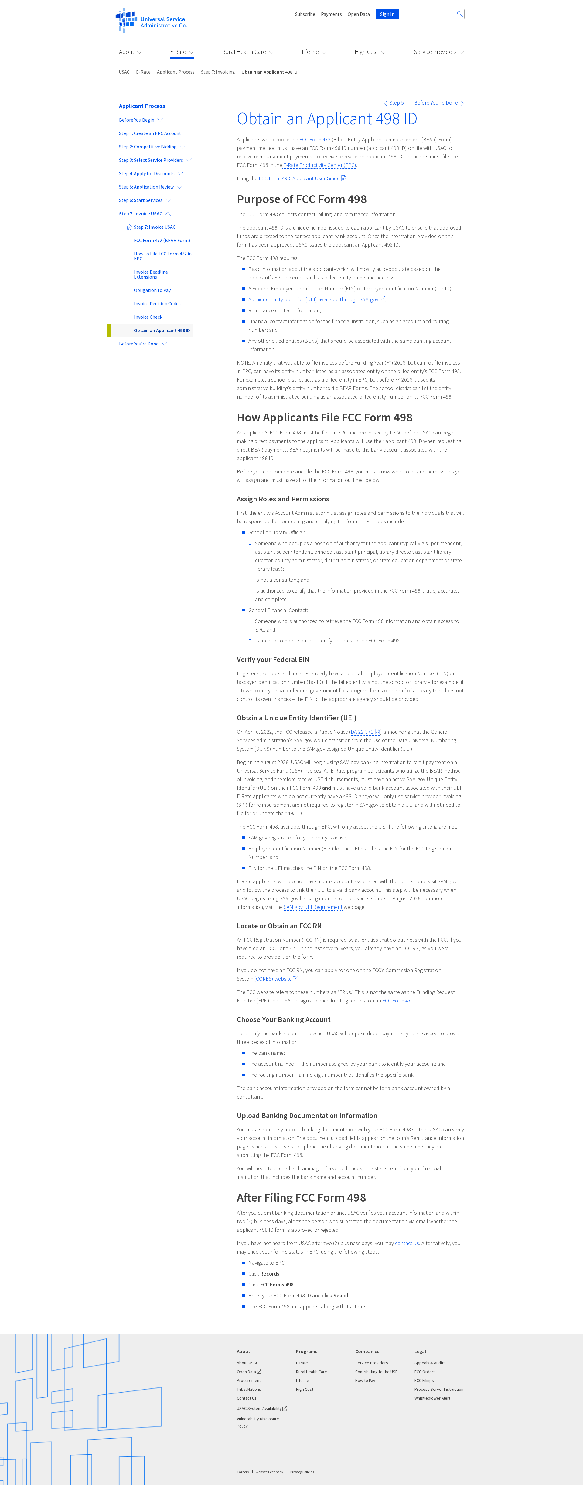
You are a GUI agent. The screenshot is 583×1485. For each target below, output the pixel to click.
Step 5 (397, 102)
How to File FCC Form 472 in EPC (163, 256)
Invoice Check (148, 317)
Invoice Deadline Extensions (151, 274)
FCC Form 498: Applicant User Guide (299, 178)
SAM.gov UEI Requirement (313, 906)
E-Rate (178, 51)
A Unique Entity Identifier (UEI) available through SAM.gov (313, 299)
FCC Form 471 (398, 1000)
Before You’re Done (139, 344)
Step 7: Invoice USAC (140, 213)
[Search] (460, 14)
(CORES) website (273, 978)
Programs (306, 1351)
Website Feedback (269, 1471)
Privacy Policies (302, 1471)
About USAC (247, 1363)
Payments (331, 14)
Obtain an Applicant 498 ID (162, 330)
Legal (420, 1351)
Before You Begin (136, 120)
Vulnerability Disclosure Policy (258, 1422)
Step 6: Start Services (140, 200)
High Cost (366, 51)
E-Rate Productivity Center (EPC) (319, 164)
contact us (407, 1243)
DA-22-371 (362, 731)
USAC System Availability (259, 1408)
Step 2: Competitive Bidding (148, 147)
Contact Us (247, 1398)
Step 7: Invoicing (218, 72)
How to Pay (365, 1380)
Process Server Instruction (438, 1389)
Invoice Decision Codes (157, 303)
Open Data (359, 14)
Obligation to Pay (152, 290)
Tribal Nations (249, 1389)
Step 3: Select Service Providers (151, 160)
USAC (124, 72)
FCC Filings (424, 1380)
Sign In (387, 14)
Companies (367, 1351)
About (126, 51)
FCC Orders (424, 1371)
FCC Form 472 (315, 139)
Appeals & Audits (429, 1363)
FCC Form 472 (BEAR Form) (162, 240)
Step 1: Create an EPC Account (150, 133)
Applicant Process (176, 72)
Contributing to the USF (376, 1371)
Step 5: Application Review (146, 187)
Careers (243, 1471)
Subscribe (305, 14)
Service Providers (435, 51)
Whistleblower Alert (432, 1398)
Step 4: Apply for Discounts (147, 173)
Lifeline (310, 51)
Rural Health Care (244, 51)
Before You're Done (436, 102)
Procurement (249, 1380)
